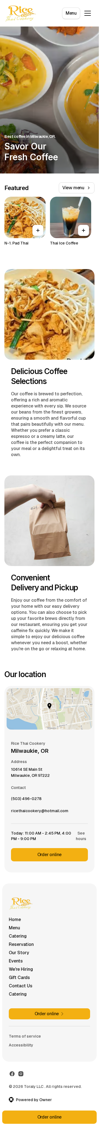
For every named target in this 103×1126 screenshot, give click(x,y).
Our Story (19, 953)
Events (16, 961)
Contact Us (20, 986)
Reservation (21, 944)
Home (15, 919)
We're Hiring (21, 969)
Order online (49, 854)
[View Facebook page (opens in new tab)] (12, 1073)
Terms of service (25, 1036)
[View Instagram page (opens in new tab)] (21, 1073)
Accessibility (21, 1045)
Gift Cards (19, 977)
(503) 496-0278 (26, 800)
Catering (18, 936)
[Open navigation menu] (87, 13)
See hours (81, 836)
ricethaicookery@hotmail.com (39, 812)
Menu (71, 13)
